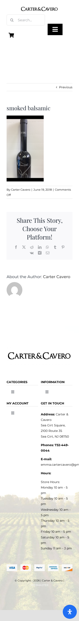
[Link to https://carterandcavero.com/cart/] (11, 35)
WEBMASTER (39, 585)
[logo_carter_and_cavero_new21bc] (39, 5)
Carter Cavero (20, 189)
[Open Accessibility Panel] (70, 612)
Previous (65, 87)
